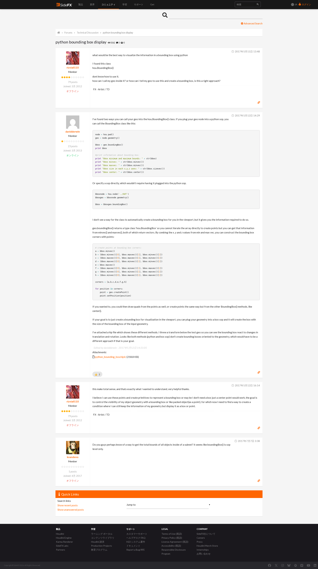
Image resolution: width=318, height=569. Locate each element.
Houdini (60, 533)
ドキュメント (133, 545)
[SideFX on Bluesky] (289, 565)
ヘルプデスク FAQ (135, 537)
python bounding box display (118, 32)
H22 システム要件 (135, 541)
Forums (68, 32)
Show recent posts (67, 505)
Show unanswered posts (70, 509)
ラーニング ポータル (101, 533)
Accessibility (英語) (171, 545)
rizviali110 (73, 67)
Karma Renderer (64, 541)
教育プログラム (99, 549)
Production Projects (101, 545)
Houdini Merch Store (207, 545)
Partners (60, 549)
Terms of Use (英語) (171, 533)
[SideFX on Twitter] (276, 565)
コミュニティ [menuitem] (108, 4)
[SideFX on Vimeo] (301, 565)
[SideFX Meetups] (295, 565)
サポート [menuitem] (138, 4)
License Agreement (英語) (174, 541)
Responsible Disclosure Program (173, 551)
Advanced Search (253, 23)
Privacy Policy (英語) (171, 537)
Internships (203, 549)
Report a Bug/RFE (135, 549)
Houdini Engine (64, 537)
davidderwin (72, 131)
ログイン (306, 4)
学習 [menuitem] (124, 4)
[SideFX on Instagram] (282, 565)
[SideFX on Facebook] (269, 565)
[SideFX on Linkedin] (315, 565)
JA (295, 4)
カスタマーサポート (136, 533)
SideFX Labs (62, 545)
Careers (201, 537)
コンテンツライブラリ (102, 537)
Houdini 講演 (97, 541)
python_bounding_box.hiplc (110, 356)
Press (200, 541)
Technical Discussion (88, 32)
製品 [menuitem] (80, 4)
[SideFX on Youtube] (308, 565)
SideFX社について (206, 533)
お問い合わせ (204, 553)
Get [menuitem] (152, 4)
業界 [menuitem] (92, 4)
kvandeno (72, 457)
